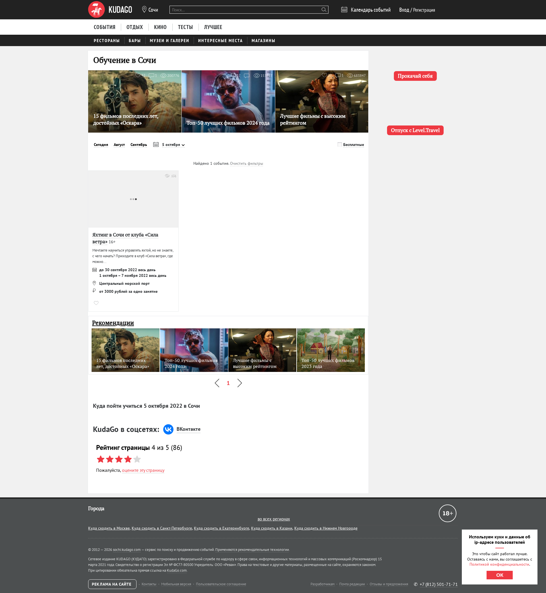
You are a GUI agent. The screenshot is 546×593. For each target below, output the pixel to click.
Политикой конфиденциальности (499, 564)
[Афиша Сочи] (110, 9)
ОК (499, 575)
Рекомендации (113, 323)
